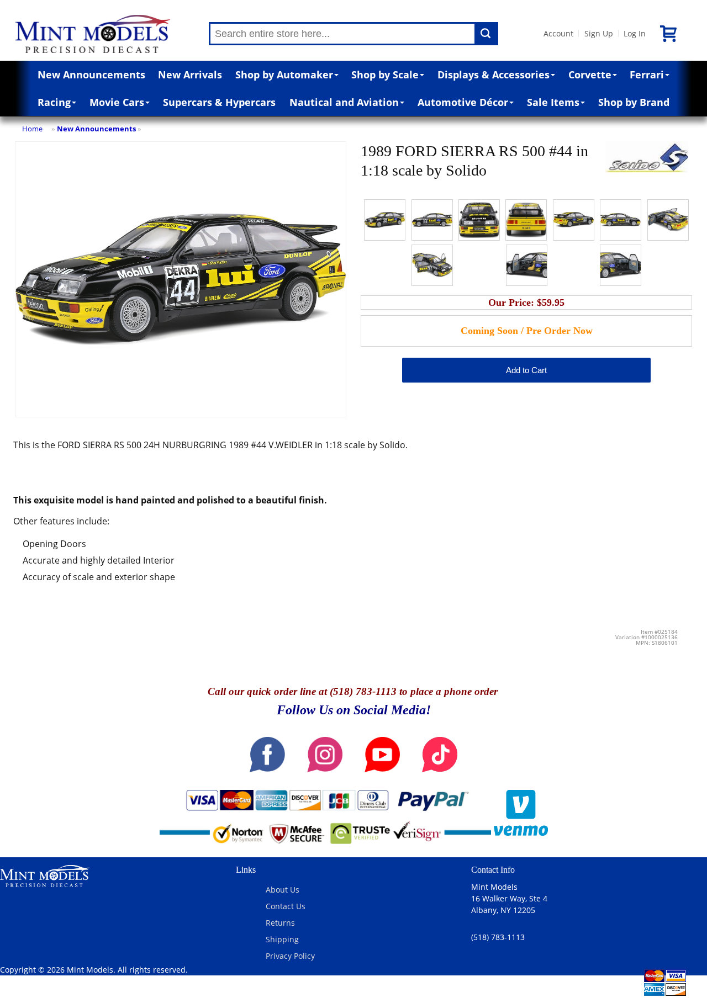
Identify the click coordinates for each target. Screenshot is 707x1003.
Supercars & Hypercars (219, 102)
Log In (635, 33)
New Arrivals (190, 74)
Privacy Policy (290, 956)
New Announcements (91, 74)
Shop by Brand (633, 102)
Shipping (282, 939)
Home (32, 129)
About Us (282, 889)
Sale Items (553, 102)
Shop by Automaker (284, 74)
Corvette (589, 74)
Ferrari (647, 74)
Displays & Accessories (493, 74)
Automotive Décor (463, 102)
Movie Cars (116, 102)
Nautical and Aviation (344, 102)
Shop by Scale (385, 74)
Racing (54, 102)
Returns (280, 922)
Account (558, 33)
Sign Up (598, 33)
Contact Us (285, 906)
